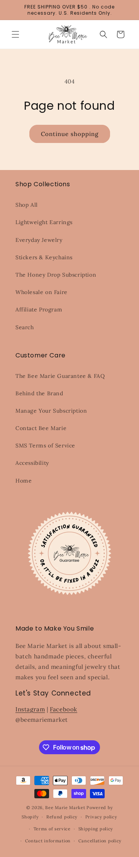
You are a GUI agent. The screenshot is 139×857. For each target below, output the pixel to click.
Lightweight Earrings (44, 222)
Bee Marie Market (65, 807)
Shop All (26, 204)
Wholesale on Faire (41, 292)
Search (24, 327)
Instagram (30, 709)
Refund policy (62, 817)
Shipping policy (96, 828)
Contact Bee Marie (40, 428)
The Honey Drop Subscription (55, 274)
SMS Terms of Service (45, 445)
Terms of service (52, 828)
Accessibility (32, 462)
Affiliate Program (38, 309)
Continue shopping (69, 134)
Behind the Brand (39, 393)
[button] (15, 34)
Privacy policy (101, 817)
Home (23, 480)
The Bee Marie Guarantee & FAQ (60, 375)
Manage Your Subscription (51, 410)
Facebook (63, 709)
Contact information (48, 840)
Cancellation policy (100, 840)
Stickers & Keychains (44, 257)
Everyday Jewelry (39, 239)
